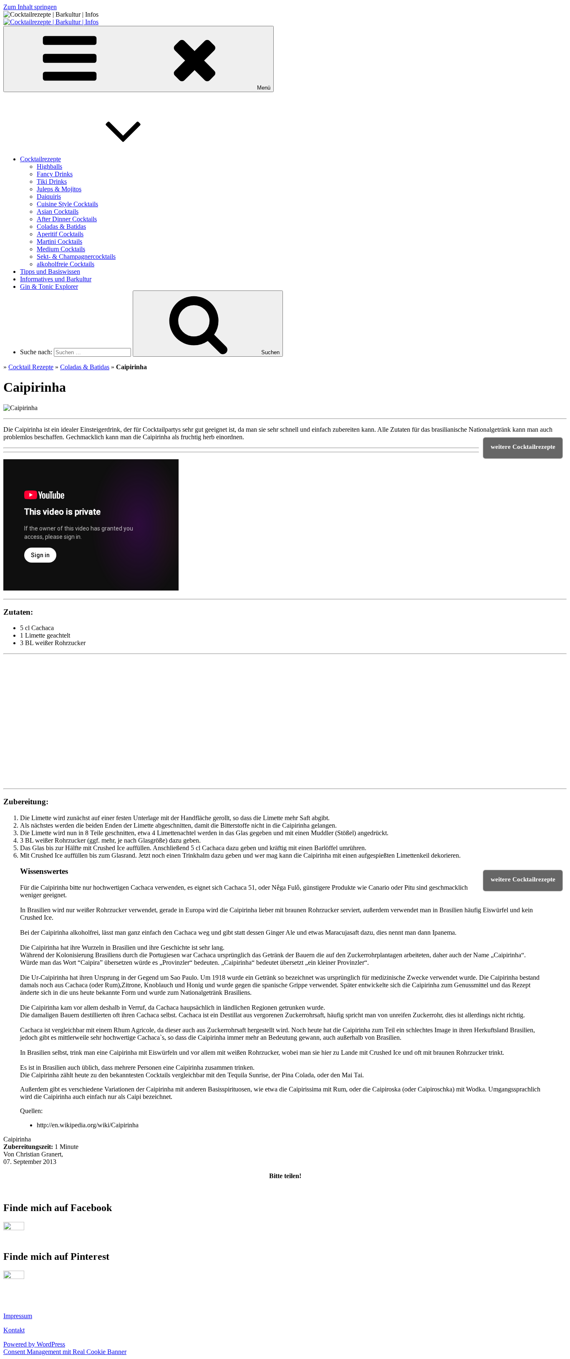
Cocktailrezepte (40, 159)
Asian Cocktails (57, 211)
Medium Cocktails (61, 249)
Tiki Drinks (52, 181)
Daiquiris (49, 196)
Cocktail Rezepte (30, 366)
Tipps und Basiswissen (50, 271)
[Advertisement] (66, 728)
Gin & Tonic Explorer (49, 286)
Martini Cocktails (59, 241)
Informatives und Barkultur (55, 279)
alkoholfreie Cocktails (65, 264)
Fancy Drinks (55, 174)
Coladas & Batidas (61, 226)
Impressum (17, 1315)
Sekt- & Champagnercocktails (76, 256)
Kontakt (14, 1330)
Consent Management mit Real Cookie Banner (64, 1351)
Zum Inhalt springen (30, 6)
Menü (263, 88)
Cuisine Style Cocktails (67, 204)
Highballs (49, 166)
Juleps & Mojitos (59, 189)
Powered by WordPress (34, 1344)
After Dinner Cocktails (67, 219)
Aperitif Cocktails (60, 234)
